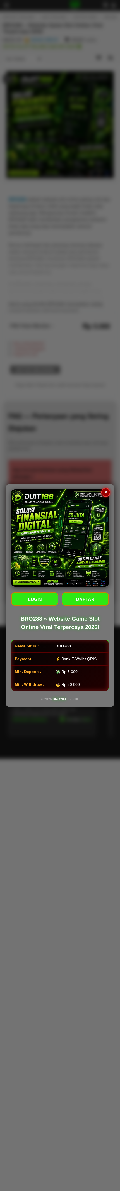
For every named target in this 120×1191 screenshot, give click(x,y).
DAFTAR (85, 599)
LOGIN (35, 599)
